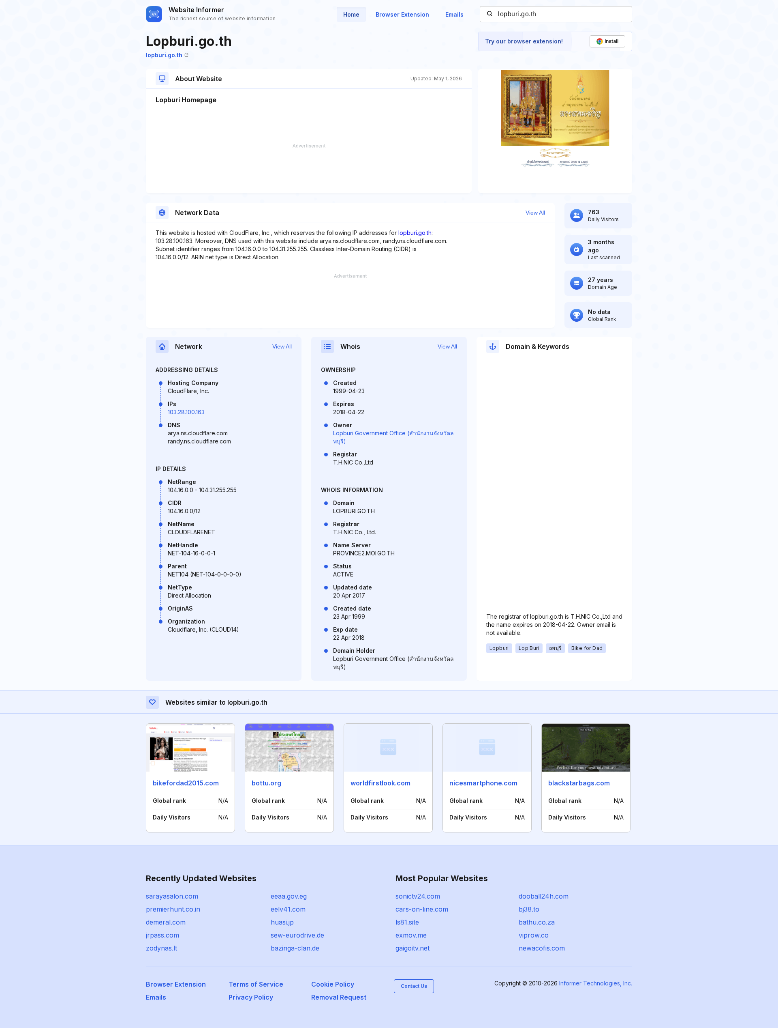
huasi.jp (282, 922)
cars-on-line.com (421, 909)
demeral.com (166, 922)
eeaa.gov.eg (289, 896)
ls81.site (407, 922)
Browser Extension (402, 14)
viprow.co (534, 935)
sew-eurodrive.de (297, 935)
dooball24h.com (544, 896)
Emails (454, 14)
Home (351, 14)
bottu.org (266, 783)
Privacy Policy (251, 997)
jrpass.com (162, 935)
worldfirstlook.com (380, 783)
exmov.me (411, 935)
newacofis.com (542, 948)
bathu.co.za (537, 922)
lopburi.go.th (164, 55)
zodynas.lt (161, 948)
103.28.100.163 (186, 412)
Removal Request (338, 997)
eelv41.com (288, 909)
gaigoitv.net (412, 948)
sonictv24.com (417, 896)
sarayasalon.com (172, 896)
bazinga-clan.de (295, 948)
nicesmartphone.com (483, 783)
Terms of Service (256, 984)
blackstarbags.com (579, 783)
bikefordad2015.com (186, 783)
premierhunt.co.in (173, 909)
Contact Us (414, 986)
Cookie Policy (332, 984)
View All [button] (535, 212)
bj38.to (529, 909)
